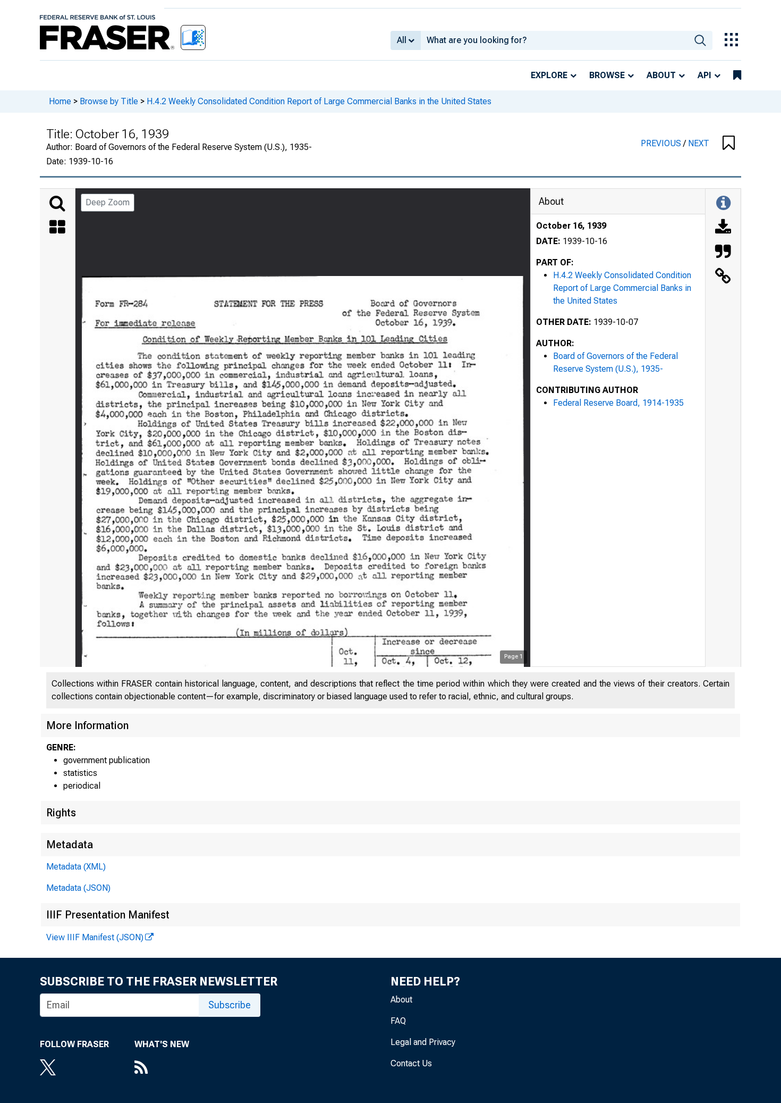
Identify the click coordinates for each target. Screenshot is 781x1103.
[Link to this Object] (723, 277)
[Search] (57, 203)
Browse (607, 75)
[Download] (723, 228)
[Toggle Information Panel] (723, 203)
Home (60, 101)
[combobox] (554, 40)
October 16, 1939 (571, 226)
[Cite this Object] (723, 252)
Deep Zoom (108, 202)
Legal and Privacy (422, 1042)
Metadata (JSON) (78, 888)
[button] (729, 144)
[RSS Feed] (161, 1068)
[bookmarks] (737, 75)
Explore (549, 75)
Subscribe (229, 1004)
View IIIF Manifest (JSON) (94, 937)
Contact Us (411, 1063)
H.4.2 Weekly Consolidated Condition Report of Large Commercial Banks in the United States (319, 101)
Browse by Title (109, 101)
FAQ (398, 1021)
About (661, 75)
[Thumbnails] (57, 228)
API (704, 75)
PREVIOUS (662, 143)
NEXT (698, 143)
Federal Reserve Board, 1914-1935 (618, 403)
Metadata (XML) (76, 867)
